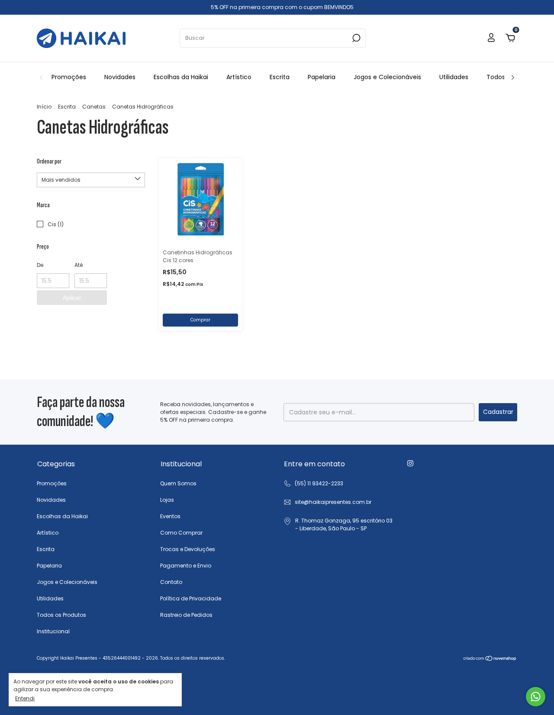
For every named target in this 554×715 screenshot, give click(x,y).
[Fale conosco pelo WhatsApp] (535, 696)
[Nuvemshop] (490, 659)
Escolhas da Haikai (181, 77)
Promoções (69, 77)
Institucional (53, 631)
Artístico (238, 77)
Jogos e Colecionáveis (387, 77)
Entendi (25, 698)
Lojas (167, 499)
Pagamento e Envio (185, 565)
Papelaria (321, 77)
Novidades (119, 77)
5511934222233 (313, 483)
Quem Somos (178, 483)
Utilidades (453, 77)
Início (44, 106)
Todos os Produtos (61, 615)
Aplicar (72, 297)
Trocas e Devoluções (187, 549)
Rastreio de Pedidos (186, 615)
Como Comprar (181, 532)
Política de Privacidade (190, 598)
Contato (171, 582)
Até (78, 265)
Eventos (170, 516)
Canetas (94, 106)
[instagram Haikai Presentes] (410, 463)
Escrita (280, 77)
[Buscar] (356, 38)
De (40, 265)
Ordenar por (49, 161)
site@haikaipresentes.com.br (333, 502)
